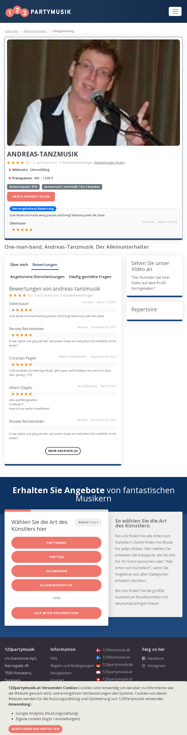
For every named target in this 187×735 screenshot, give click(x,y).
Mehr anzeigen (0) (63, 451)
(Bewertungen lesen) (109, 162)
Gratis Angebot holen (31, 196)
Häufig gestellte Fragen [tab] (90, 276)
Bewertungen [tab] (45, 264)
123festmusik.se (115, 657)
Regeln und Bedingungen (72, 665)
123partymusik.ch (116, 679)
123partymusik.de (117, 664)
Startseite (11, 31)
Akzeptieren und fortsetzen (35, 729)
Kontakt (57, 680)
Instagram (156, 665)
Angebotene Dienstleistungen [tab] (37, 276)
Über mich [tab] (19, 264)
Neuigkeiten (61, 672)
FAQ (53, 658)
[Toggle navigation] (175, 11)
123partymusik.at (116, 671)
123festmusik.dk (115, 649)
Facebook (155, 658)
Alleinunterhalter (35, 31)
